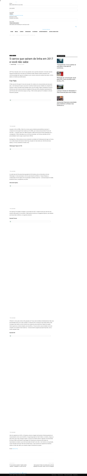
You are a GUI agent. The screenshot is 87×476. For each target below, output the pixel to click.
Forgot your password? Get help (16, 15)
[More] (22, 67)
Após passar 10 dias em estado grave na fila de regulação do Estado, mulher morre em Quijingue (43, 465)
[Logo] (17, 29)
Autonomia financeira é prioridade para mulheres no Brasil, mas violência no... (66, 103)
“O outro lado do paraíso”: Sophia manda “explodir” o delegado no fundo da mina (17, 465)
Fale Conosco (54, 474)
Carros (21, 31)
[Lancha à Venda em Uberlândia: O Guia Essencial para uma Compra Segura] (67, 87)
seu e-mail (11, 21)
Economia (34, 31)
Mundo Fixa (15, 448)
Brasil (16, 31)
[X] (13, 67)
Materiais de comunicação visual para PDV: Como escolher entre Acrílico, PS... (66, 79)
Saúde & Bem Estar (53, 31)
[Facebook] (10, 67)
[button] (76, 26)
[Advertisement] (43, 45)
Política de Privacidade (68, 474)
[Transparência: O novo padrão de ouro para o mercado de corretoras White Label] (67, 61)
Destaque (14, 55)
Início (10, 35)
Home (11, 31)
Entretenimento (43, 31)
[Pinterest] (16, 67)
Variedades (28, 31)
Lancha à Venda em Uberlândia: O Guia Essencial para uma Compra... (67, 91)
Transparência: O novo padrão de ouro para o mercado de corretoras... (66, 66)
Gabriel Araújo (13, 64)
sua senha (11, 12)
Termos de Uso (60, 474)
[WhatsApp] (19, 67)
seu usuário (12, 8)
